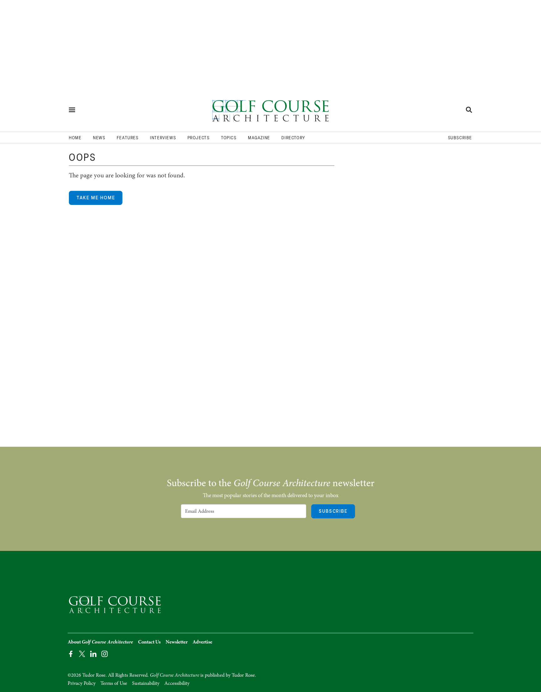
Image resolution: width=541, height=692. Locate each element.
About (100, 642)
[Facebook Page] (71, 653)
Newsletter (177, 642)
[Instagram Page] (104, 653)
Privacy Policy (81, 683)
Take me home (95, 198)
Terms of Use (113, 683)
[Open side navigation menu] (72, 110)
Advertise (202, 642)
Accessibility (176, 683)
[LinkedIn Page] (93, 653)
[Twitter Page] (82, 653)
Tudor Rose (243, 675)
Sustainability (145, 683)
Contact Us (149, 642)
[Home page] (270, 109)
